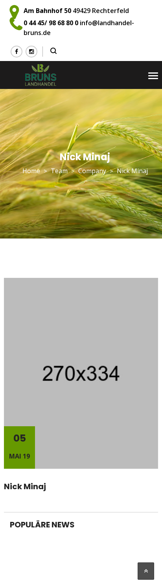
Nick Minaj (25, 486)
